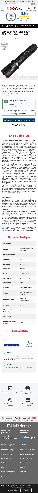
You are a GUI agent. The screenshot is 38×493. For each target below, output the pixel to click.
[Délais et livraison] (28, 437)
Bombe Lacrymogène (8, 450)
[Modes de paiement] (9, 437)
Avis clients (20, 331)
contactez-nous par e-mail (23, 420)
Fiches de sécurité (26, 458)
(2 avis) (17, 38)
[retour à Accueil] (2, 25)
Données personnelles (27, 454)
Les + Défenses (6, 458)
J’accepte (26, 490)
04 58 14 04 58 (10, 1)
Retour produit (24, 463)
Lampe (3, 467)
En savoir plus (6, 96)
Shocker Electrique (7, 454)
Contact (23, 472)
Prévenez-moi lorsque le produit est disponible (19, 120)
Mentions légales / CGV (27, 450)
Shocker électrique (11, 25)
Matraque (4, 463)
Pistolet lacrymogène (8, 472)
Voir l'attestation (11, 345)
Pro (2, 476)
